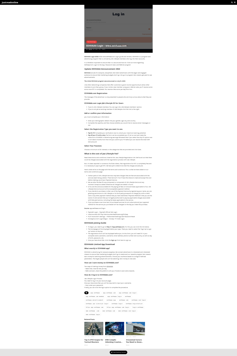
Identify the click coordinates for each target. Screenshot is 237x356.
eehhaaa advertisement (94, 300)
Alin (90, 49)
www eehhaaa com (108, 311)
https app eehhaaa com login (118, 307)
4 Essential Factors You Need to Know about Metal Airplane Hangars (135, 341)
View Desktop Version (119, 352)
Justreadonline (10, 2)
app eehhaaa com (109, 293)
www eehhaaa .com (92, 311)
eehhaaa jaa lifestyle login (97, 304)
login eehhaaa (137, 307)
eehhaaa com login (139, 300)
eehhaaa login (117, 304)
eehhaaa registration (134, 304)
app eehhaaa (95, 293)
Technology (91, 42)
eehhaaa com (123, 300)
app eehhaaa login (114, 296)
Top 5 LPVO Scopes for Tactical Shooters (93, 341)
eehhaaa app (111, 300)
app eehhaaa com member (95, 296)
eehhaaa (128, 296)
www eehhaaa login (93, 314)
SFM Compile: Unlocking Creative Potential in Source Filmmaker (113, 341)
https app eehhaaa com (94, 307)
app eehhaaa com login (127, 293)
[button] (234, 2)
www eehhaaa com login (127, 311)
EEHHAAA (110, 266)
